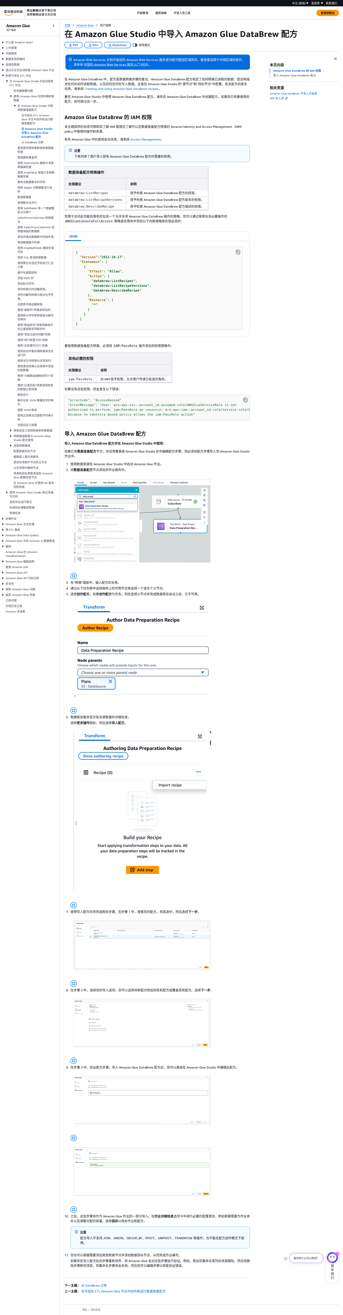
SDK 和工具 (277, 98)
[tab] (73, 236)
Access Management (145, 139)
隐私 (84, 1309)
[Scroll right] (193, 13)
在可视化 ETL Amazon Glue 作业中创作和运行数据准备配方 (123, 1291)
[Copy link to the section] (61, 117)
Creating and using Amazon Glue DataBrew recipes (121, 89)
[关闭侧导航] (53, 25)
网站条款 (95, 1309)
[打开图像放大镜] (73, 576)
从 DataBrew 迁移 (94, 1285)
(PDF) (144, 64)
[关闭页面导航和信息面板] (335, 59)
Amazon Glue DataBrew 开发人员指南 (293, 93)
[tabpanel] (157, 289)
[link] (105, 25)
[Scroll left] (134, 13)
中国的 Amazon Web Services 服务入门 (112, 64)
